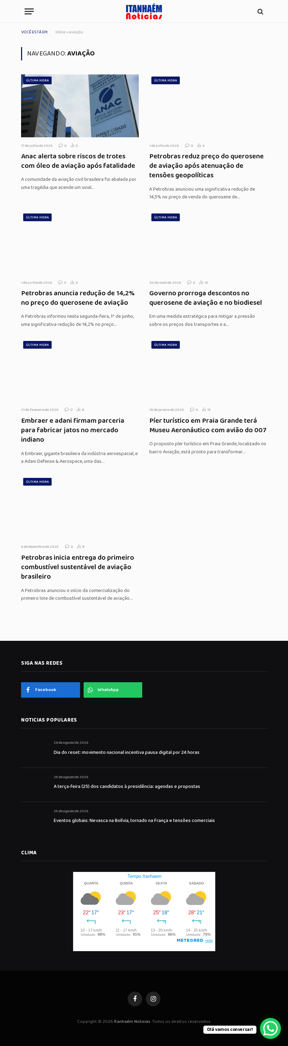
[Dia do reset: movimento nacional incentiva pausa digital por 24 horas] (34, 750)
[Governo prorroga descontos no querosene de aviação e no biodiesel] (208, 242)
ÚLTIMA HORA (37, 80)
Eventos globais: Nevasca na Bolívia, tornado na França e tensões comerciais (134, 820)
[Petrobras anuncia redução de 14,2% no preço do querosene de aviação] (80, 242)
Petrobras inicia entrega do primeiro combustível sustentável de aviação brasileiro (77, 567)
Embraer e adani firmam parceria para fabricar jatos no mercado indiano (72, 430)
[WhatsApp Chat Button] (270, 1028)
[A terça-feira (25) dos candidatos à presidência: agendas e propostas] (34, 785)
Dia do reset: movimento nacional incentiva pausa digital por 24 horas (126, 752)
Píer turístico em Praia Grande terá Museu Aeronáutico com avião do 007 (208, 425)
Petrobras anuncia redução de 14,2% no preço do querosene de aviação (78, 298)
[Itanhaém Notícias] (144, 11)
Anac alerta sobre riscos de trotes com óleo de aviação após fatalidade (78, 161)
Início (60, 32)
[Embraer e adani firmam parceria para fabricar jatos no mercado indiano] (80, 370)
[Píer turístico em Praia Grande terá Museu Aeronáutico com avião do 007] (208, 370)
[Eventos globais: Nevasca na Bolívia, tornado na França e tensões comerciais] (34, 819)
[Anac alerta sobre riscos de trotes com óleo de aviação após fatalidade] (80, 105)
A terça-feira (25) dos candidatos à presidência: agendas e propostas (127, 786)
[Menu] (29, 11)
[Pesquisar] (259, 11)
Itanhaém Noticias (132, 1021)
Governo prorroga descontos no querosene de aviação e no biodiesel (205, 298)
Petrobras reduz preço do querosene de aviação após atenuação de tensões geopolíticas (206, 166)
